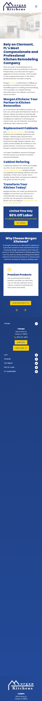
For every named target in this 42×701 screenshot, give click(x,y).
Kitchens (13, 83)
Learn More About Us (20, 303)
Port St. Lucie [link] (9, 367)
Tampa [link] (7, 323)
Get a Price (21, 223)
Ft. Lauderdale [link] (10, 371)
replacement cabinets (15, 132)
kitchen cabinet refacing (12, 170)
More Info (21, 342)
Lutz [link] (5, 355)
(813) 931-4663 (22, 337)
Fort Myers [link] (8, 363)
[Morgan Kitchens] (12, 6)
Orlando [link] (7, 359)
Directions (19, 348)
